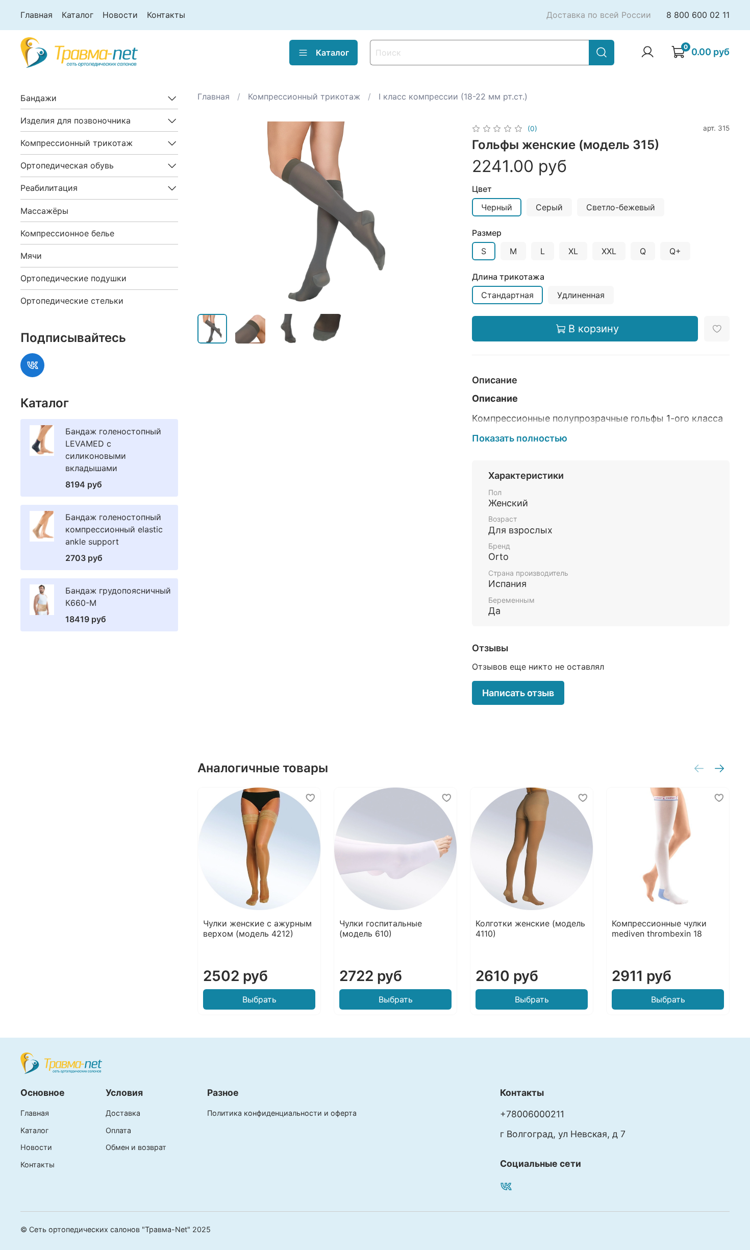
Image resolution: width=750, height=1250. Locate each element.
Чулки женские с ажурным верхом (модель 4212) (257, 928)
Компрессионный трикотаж (304, 96)
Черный (496, 207)
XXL (609, 251)
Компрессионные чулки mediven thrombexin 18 (659, 928)
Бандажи (38, 98)
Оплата (118, 1130)
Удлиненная (581, 295)
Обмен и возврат (136, 1147)
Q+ (675, 251)
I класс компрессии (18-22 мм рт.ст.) (453, 96)
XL (573, 251)
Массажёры (44, 211)
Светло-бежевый (620, 207)
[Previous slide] (214, 213)
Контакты (166, 15)
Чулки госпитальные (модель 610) (380, 928)
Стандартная (507, 295)
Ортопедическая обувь (67, 165)
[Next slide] (439, 213)
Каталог (77, 15)
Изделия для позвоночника (75, 120)
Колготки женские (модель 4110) (530, 928)
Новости (120, 15)
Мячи (31, 256)
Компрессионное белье (67, 233)
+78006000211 (532, 1114)
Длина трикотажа (508, 277)
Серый (549, 207)
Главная (36, 15)
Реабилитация (49, 188)
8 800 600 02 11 (698, 15)
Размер (487, 233)
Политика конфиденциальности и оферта (282, 1113)
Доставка (123, 1113)
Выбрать (259, 999)
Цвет (482, 189)
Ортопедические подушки (73, 278)
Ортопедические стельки (71, 301)
